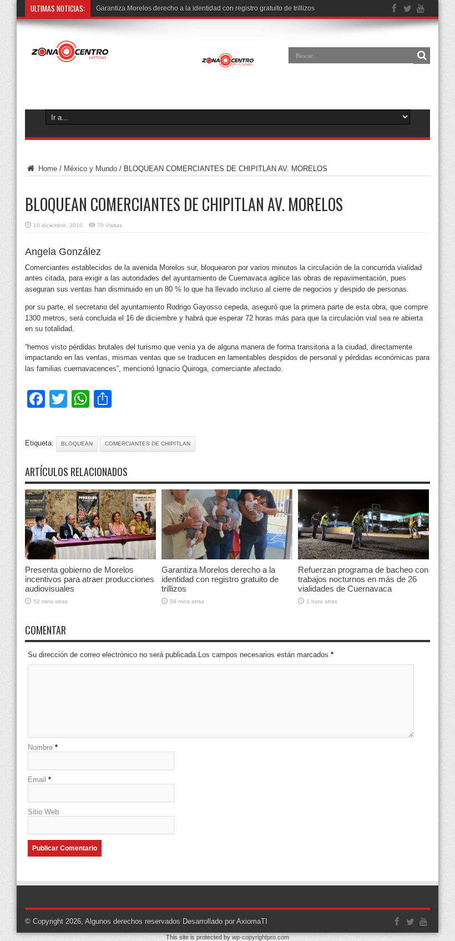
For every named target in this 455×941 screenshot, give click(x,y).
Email (37, 779)
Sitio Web (43, 812)
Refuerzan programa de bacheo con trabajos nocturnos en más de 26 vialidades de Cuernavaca (363, 579)
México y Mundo (90, 168)
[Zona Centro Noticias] (143, 63)
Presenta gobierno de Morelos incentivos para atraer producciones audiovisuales (89, 579)
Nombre (40, 747)
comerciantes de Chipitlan (147, 444)
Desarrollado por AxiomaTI (225, 921)
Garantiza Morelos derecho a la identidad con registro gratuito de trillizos (205, 8)
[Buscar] (421, 55)
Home (46, 168)
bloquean (77, 444)
